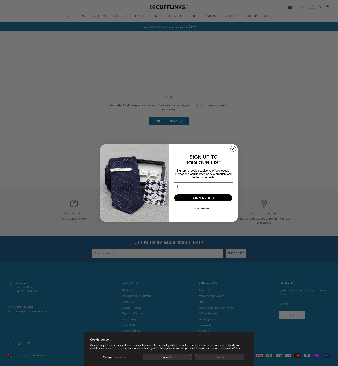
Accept (167, 357)
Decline (220, 357)
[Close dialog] (233, 148)
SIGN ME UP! (203, 197)
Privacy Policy (232, 348)
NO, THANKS (203, 208)
